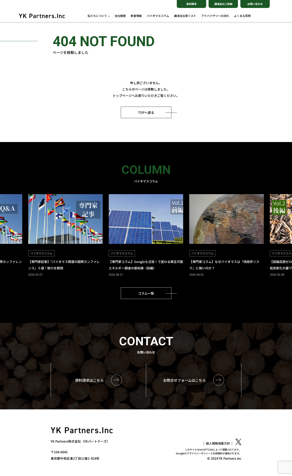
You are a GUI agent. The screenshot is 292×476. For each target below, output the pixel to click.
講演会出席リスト (185, 16)
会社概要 (120, 16)
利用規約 (217, 453)
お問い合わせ (255, 4)
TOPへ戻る (146, 112)
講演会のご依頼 (223, 4)
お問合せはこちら (184, 380)
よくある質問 (242, 16)
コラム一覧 (146, 293)
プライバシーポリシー (199, 453)
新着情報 (136, 16)
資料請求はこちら (89, 380)
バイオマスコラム (158, 16)
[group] (65, 235)
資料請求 (191, 4)
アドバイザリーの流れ (215, 16)
